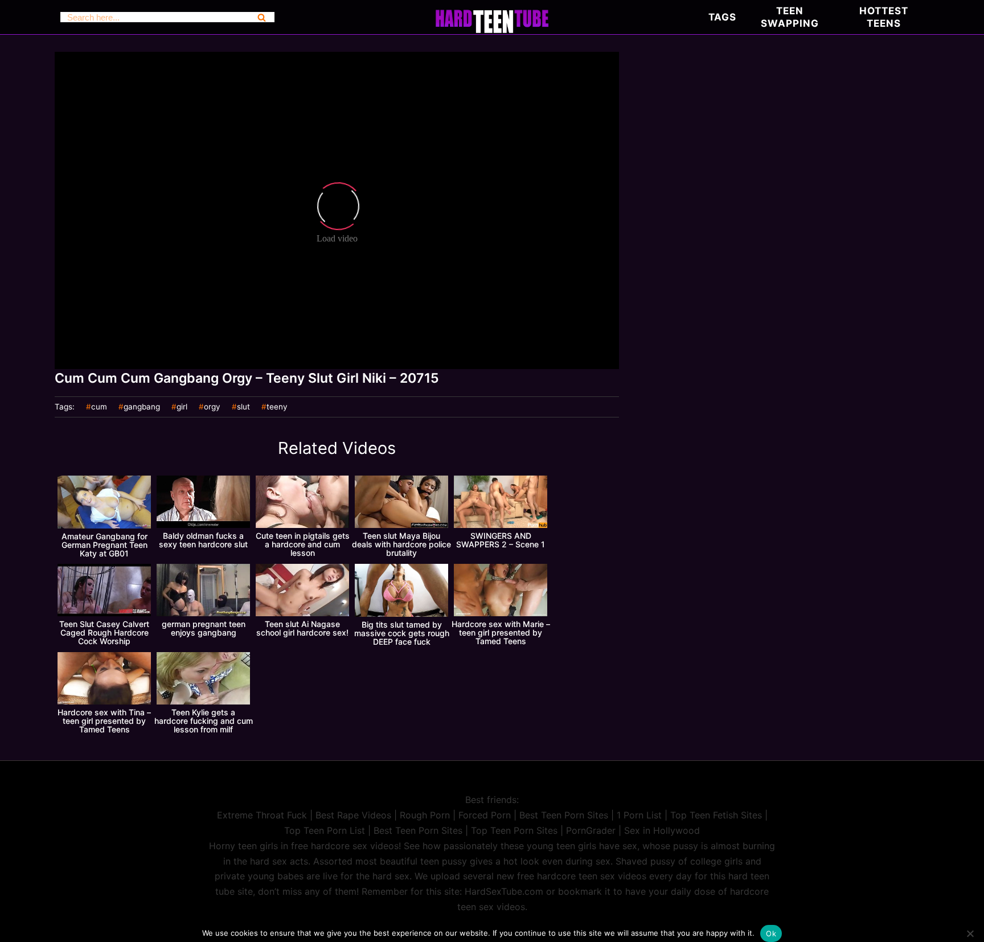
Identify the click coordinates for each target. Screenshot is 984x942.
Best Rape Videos (353, 815)
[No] (969, 933)
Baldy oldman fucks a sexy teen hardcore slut (203, 540)
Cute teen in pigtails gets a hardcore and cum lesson (303, 544)
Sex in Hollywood (662, 830)
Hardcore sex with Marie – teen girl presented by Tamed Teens (501, 632)
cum (99, 407)
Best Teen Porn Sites (563, 815)
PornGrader (591, 830)
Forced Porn (484, 815)
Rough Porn (425, 815)
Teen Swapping (790, 17)
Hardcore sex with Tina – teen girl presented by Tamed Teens (104, 720)
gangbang (142, 407)
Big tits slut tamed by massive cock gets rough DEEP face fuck (401, 633)
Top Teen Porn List (324, 830)
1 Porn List (639, 815)
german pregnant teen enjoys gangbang (203, 628)
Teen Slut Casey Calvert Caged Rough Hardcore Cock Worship (104, 632)
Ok (771, 933)
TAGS (722, 17)
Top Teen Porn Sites (514, 830)
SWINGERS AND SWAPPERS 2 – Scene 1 (500, 540)
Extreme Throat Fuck (262, 815)
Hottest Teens (883, 17)
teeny (277, 407)
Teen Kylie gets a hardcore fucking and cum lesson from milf (203, 720)
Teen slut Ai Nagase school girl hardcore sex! (302, 628)
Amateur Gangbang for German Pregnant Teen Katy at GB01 (104, 544)
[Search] (261, 17)
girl (182, 407)
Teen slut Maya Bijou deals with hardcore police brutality (401, 544)
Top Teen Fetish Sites (716, 815)
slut (243, 407)
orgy (212, 407)
